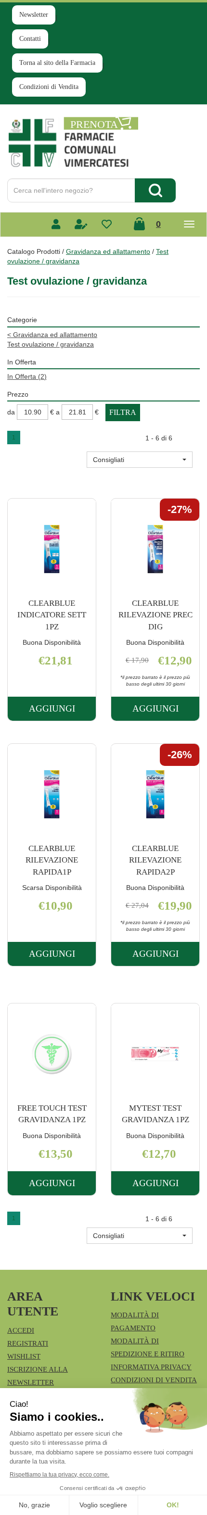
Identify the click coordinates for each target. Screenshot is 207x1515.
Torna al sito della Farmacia (57, 62)
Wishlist (23, 1356)
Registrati (27, 1343)
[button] (140, 459)
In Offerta (27, 376)
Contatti (30, 38)
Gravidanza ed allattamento (108, 251)
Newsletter (33, 14)
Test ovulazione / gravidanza (50, 344)
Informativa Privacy (151, 1367)
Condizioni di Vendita (48, 86)
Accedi (20, 1330)
